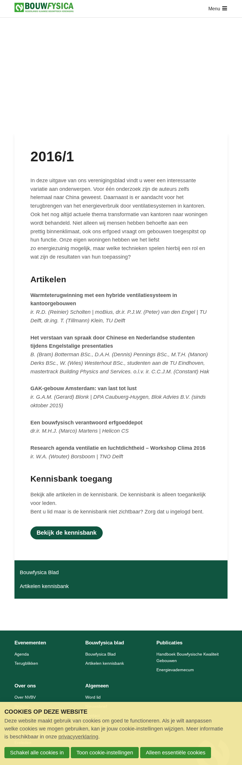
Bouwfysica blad (104, 643)
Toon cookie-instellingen (104, 753)
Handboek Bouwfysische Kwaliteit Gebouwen (187, 657)
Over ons (25, 686)
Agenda (21, 654)
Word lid (93, 697)
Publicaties (169, 643)
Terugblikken (26, 663)
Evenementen (30, 643)
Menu (214, 8)
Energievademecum (175, 669)
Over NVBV (25, 697)
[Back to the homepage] (43, 8)
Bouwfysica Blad (39, 572)
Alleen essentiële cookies (175, 753)
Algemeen (97, 686)
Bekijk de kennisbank (67, 532)
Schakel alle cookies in (37, 753)
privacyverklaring (78, 737)
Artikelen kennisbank (44, 586)
